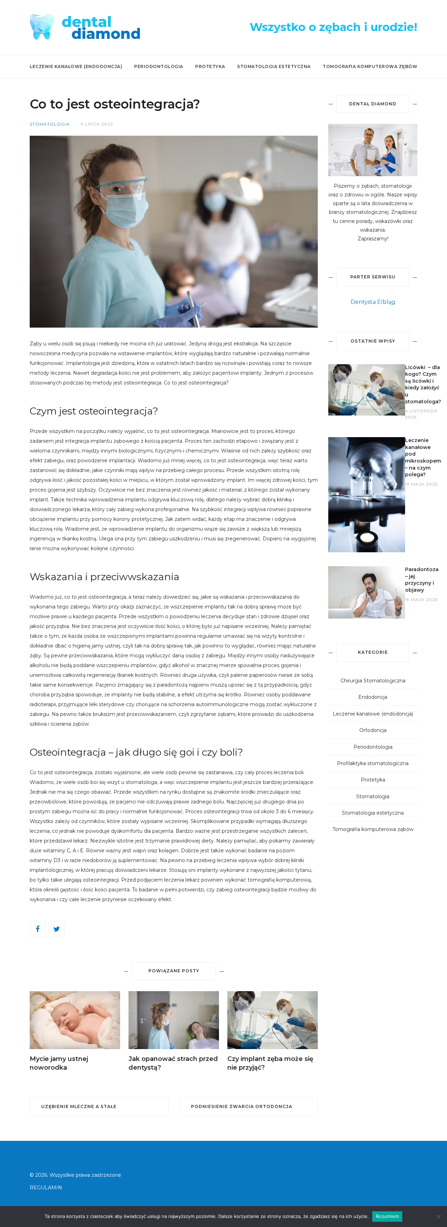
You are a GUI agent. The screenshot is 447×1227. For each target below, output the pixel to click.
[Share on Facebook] (39, 929)
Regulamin (46, 1187)
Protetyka (210, 66)
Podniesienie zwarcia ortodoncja (241, 1106)
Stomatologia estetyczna (274, 66)
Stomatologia (372, 796)
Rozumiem (387, 1216)
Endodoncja (372, 697)
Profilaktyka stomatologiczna (373, 763)
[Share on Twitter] (58, 929)
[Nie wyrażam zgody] (438, 1216)
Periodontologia (158, 66)
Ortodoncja (373, 730)
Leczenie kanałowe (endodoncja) (76, 66)
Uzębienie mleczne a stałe (79, 1106)
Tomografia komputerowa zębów (370, 66)
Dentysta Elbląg (373, 302)
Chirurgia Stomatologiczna (372, 681)
